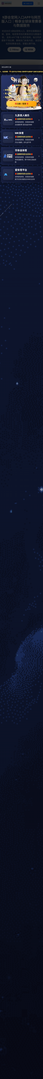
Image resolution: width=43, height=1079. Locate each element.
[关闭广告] (40, 67)
